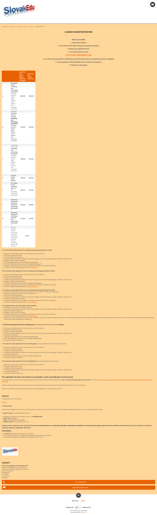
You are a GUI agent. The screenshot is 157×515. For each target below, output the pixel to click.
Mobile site (70, 507)
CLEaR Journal (33, 267)
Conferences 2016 (22, 26)
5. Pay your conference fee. (78, 55)
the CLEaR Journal (32, 286)
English (83, 501)
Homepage (4, 26)
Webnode (84, 512)
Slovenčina (75, 501)
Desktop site (86, 507)
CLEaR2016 (31, 26)
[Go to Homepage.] (75, 11)
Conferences (12, 26)
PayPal (5, 402)
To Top (78, 495)
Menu (152, 4)
